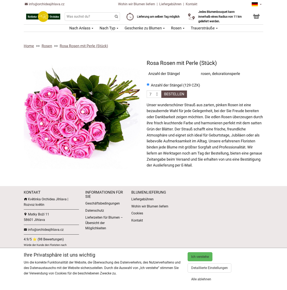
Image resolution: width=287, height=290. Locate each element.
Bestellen (174, 94)
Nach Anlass (80, 28)
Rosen (176, 28)
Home (29, 46)
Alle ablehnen (201, 279)
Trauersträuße (203, 28)
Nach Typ (108, 28)
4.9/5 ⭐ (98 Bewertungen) (44, 239)
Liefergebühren (170, 4)
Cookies (137, 213)
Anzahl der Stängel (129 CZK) (175, 85)
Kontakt (191, 4)
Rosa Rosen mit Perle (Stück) (84, 46)
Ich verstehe (200, 257)
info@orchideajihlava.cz (46, 4)
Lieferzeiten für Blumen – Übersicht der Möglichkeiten (104, 222)
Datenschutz (94, 211)
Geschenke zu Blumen (144, 28)
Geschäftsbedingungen (102, 203)
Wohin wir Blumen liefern (136, 4)
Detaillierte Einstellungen (209, 268)
